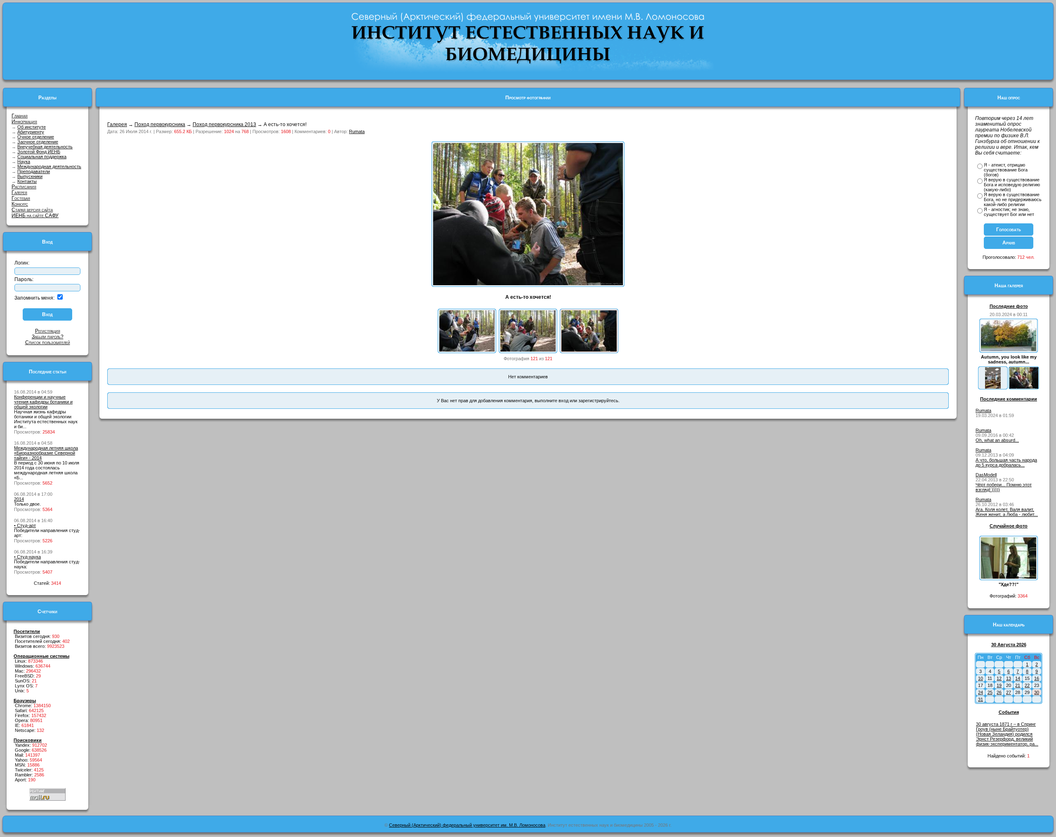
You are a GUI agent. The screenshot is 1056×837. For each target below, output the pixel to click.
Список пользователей (47, 342)
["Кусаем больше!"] (467, 350)
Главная (20, 116)
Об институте (31, 126)
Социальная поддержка (41, 156)
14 (1017, 678)
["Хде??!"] (1008, 577)
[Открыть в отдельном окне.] (528, 283)
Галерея (19, 192)
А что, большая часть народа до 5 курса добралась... (1006, 462)
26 (999, 692)
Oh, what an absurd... (997, 440)
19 (999, 685)
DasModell (986, 474)
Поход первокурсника (159, 124)
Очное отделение (35, 136)
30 (1036, 692)
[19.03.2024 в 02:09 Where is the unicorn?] (993, 387)
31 (980, 699)
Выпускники (29, 176)
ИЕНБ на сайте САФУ (35, 215)
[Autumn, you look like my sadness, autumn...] (1008, 349)
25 (990, 692)
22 (1027, 685)
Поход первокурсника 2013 (224, 124)
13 (1008, 678)
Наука (23, 161)
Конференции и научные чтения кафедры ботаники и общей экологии (43, 401)
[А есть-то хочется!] (589, 350)
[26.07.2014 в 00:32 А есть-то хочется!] (1023, 387)
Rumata (357, 131)
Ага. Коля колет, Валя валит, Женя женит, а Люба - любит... (1007, 512)
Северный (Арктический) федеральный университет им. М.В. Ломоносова (467, 825)
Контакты (27, 181)
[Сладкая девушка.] (528, 350)
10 (980, 678)
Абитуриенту (30, 131)
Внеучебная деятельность (45, 146)
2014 (19, 499)
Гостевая (21, 198)
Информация (24, 121)
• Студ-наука (27, 556)
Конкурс (20, 204)
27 (1008, 692)
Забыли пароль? (48, 337)
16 (1036, 678)
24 (980, 692)
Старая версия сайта (32, 210)
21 (1017, 685)
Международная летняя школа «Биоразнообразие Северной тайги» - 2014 (46, 452)
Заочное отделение (37, 141)
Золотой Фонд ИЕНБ (38, 151)
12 (999, 678)
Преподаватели (33, 171)
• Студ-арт (25, 525)
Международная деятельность (49, 166)
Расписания (24, 187)
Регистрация (47, 331)
